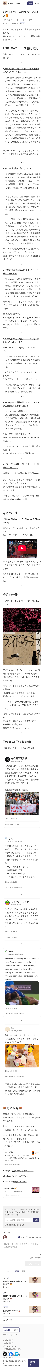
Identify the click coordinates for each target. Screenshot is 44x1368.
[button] (5, 1237)
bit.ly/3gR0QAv (21, 789)
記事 (17, 1271)
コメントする (33, 1263)
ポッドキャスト (19, 479)
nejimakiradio (20, 1181)
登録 (30, 3)
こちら (22, 1225)
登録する (33, 1363)
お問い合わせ (7, 1352)
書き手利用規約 (8, 1340)
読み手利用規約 (8, 1343)
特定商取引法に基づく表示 (12, 1349)
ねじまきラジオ (20, 1176)
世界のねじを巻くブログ (22, 1170)
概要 (23, 1271)
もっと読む (8, 1320)
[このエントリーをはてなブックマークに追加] (17, 1354)
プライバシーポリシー (10, 1346)
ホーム (9, 1271)
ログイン (38, 3)
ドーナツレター (14, 3)
